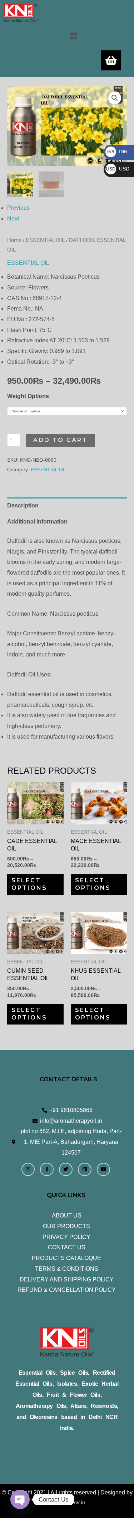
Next (13, 218)
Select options (29, 884)
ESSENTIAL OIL (45, 240)
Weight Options (28, 396)
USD (117, 169)
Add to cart (60, 440)
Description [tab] (23, 505)
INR (117, 151)
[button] (73, 36)
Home (14, 240)
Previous (18, 208)
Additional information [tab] (37, 522)
